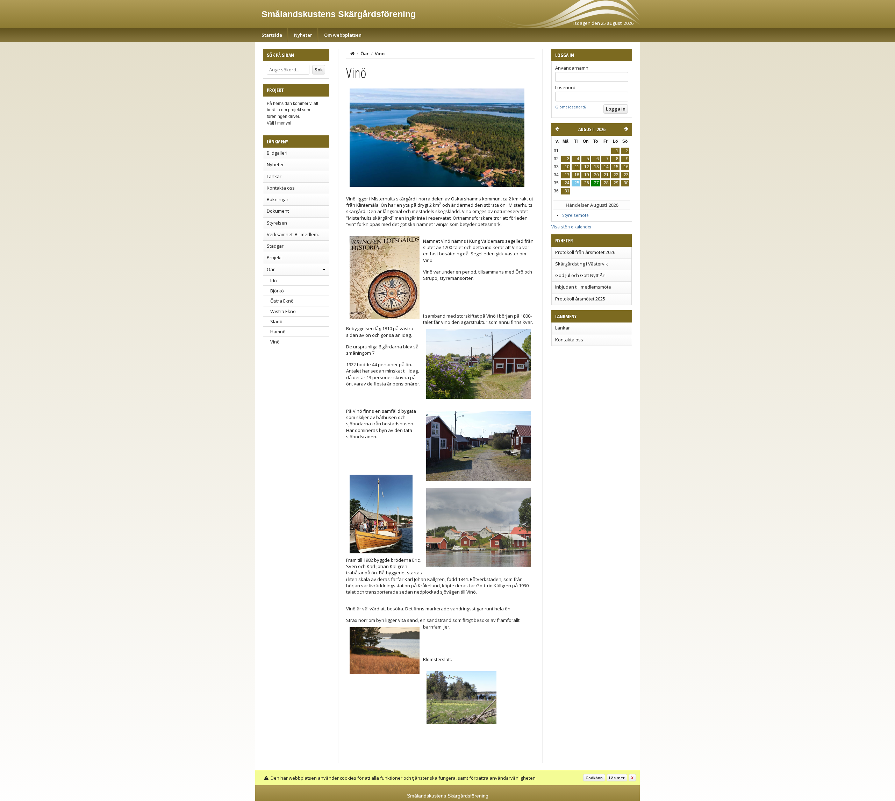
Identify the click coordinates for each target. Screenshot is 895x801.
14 (606, 167)
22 (616, 175)
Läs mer (617, 777)
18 (576, 175)
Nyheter (303, 35)
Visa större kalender (571, 226)
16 (626, 167)
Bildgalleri (277, 153)
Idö (273, 280)
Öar (271, 269)
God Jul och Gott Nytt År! (580, 275)
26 (586, 183)
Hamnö (278, 331)
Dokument (278, 211)
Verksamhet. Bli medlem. (293, 234)
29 (616, 183)
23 (626, 175)
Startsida (272, 35)
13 (596, 167)
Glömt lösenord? (570, 106)
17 (567, 175)
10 (567, 167)
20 (596, 175)
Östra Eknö (282, 301)
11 (577, 167)
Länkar (274, 176)
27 (596, 183)
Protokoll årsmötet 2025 (580, 299)
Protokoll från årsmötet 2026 (585, 252)
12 (586, 167)
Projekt (274, 257)
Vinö (275, 342)
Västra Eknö (283, 311)
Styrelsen (277, 223)
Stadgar (275, 246)
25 (576, 183)
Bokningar (277, 199)
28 (606, 183)
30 (626, 183)
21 (606, 175)
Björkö (277, 291)
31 (567, 191)
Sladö (276, 321)
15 (616, 167)
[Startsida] (352, 53)
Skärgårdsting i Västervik (581, 264)
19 (586, 175)
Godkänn (594, 777)
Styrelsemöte (575, 215)
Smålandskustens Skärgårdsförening (339, 14)
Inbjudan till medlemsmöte (583, 287)
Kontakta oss (281, 188)
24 (567, 183)
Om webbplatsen (342, 35)
